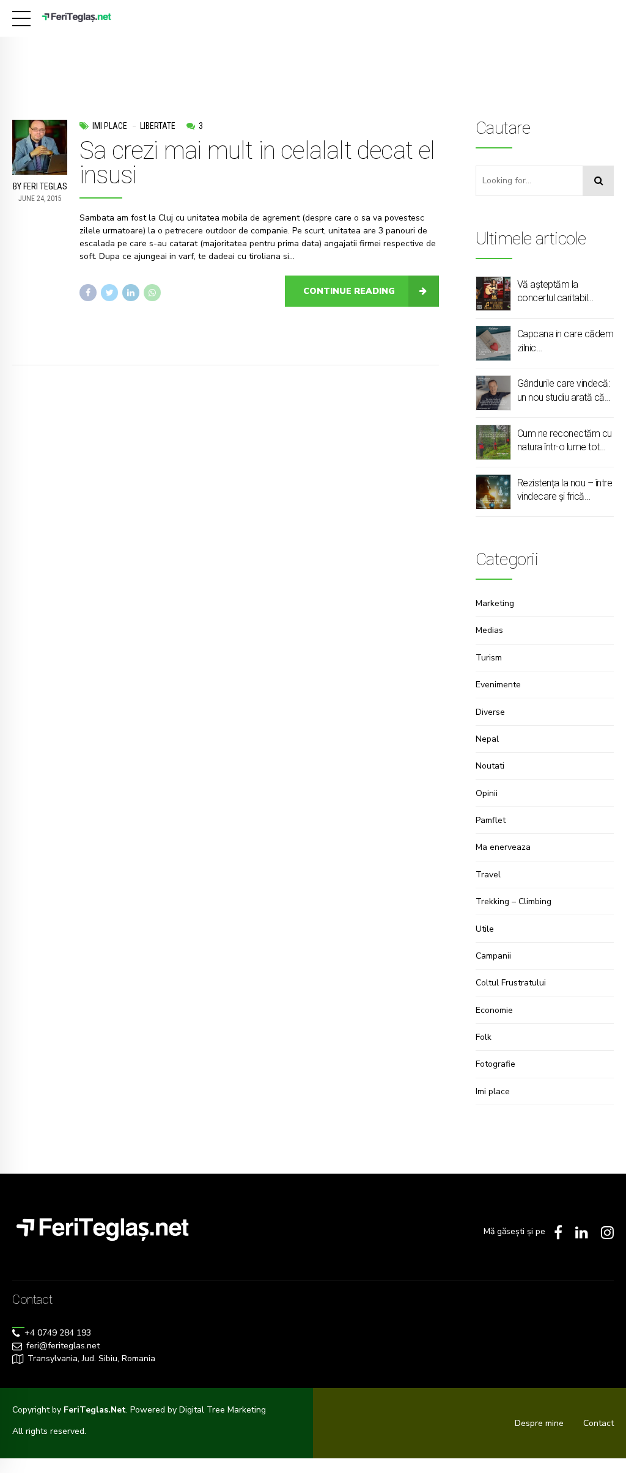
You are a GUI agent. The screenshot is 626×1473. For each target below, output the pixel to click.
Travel (488, 874)
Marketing (495, 603)
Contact (598, 1423)
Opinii (487, 793)
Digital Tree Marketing (222, 1410)
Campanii (493, 956)
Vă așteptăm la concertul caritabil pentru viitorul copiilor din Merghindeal (559, 292)
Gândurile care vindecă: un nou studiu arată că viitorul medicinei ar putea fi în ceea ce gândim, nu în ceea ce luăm (563, 391)
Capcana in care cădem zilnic (565, 340)
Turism (489, 657)
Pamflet (491, 820)
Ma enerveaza (503, 847)
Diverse (490, 712)
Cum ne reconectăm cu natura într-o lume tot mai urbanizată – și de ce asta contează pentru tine (564, 441)
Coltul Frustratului (511, 983)
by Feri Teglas (40, 186)
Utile (485, 929)
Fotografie (495, 1064)
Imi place (109, 126)
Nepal (487, 739)
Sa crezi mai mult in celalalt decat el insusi (257, 162)
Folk (484, 1037)
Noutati (490, 766)
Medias (489, 630)
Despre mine (539, 1423)
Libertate (157, 126)
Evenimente (498, 684)
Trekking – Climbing (513, 901)
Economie (494, 1010)
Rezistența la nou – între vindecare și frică (565, 489)
